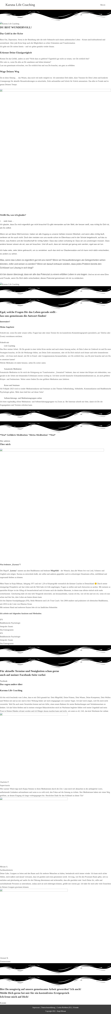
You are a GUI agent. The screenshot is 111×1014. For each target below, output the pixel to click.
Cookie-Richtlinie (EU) (64, 1007)
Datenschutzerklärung (48, 1007)
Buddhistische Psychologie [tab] (10, 623)
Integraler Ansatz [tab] (6, 626)
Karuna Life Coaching (20, 4)
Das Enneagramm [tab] (7, 630)
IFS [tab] (1, 620)
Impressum (36, 1007)
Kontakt (76, 1007)
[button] (55, 221)
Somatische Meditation (13, 369)
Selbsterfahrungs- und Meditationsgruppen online (23, 398)
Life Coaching (9, 346)
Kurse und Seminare (12, 385)
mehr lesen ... (9, 221)
